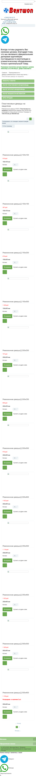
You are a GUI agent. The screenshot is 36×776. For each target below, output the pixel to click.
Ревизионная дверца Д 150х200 (16, 253)
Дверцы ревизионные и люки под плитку (14, 74)
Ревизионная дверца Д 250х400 (16, 595)
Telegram (11, 759)
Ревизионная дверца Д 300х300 (16, 644)
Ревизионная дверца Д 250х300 (16, 546)
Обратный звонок (5, 773)
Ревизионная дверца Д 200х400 (16, 497)
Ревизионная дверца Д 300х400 (16, 693)
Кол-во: (5, 165)
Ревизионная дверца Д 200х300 (16, 448)
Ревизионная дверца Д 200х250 (16, 399)
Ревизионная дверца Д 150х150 (16, 204)
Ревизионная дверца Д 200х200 (16, 350)
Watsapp (11, 768)
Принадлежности (14, 72)
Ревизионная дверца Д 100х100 (16, 155)
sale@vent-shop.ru (11, 23)
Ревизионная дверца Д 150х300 (16, 302)
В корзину (7, 169)
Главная (4, 72)
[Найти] (34, 26)
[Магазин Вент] (18, 10)
